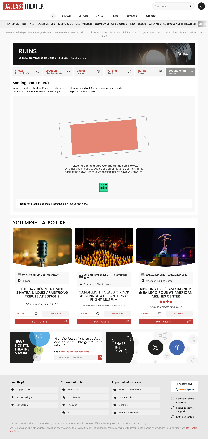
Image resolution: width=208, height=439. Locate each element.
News (114, 16)
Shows (66, 16)
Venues (83, 16)
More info (55, 313)
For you (150, 16)
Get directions (78, 57)
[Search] (191, 6)
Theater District (15, 24)
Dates (100, 16)
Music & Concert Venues (75, 24)
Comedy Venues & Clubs (111, 24)
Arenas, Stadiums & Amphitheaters (172, 24)
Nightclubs (138, 24)
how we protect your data (75, 351)
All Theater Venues (42, 24)
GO (101, 357)
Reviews (132, 16)
